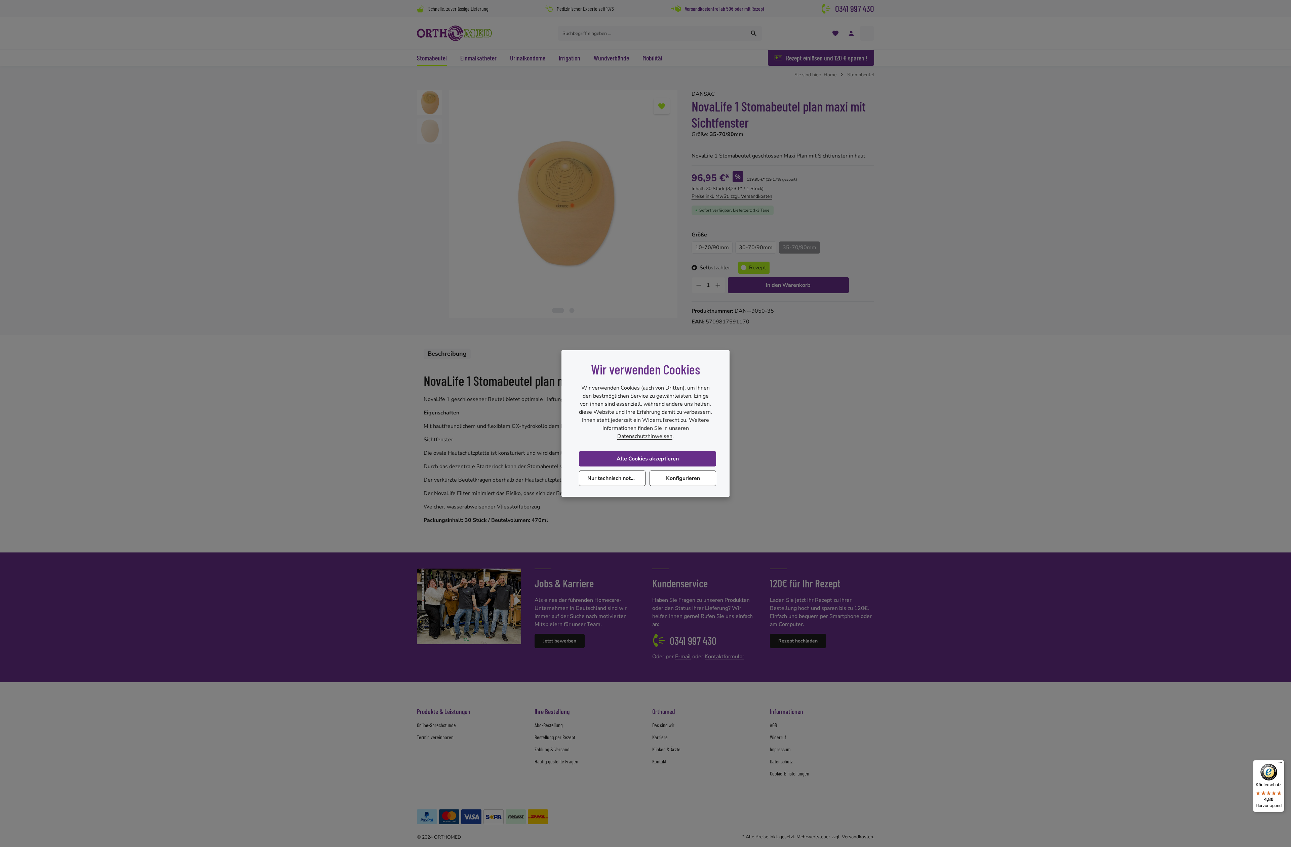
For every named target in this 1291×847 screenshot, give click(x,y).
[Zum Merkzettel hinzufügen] (662, 106)
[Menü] (1280, 764)
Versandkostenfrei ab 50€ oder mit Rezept (724, 8)
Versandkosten (857, 837)
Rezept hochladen (798, 641)
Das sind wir (663, 725)
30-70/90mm (756, 247)
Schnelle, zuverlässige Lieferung (458, 8)
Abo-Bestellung (549, 725)
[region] (547, 204)
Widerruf (778, 737)
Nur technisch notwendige (616, 478)
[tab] (447, 354)
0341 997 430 (854, 8)
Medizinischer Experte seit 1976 (585, 8)
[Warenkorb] (867, 33)
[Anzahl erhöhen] (718, 285)
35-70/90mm (799, 247)
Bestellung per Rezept (555, 737)
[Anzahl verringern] (699, 285)
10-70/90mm (712, 247)
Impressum (780, 749)
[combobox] (652, 33)
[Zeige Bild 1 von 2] (558, 310)
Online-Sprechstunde (436, 725)
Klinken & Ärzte (666, 749)
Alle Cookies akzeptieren (648, 458)
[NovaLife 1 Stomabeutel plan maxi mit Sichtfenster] (563, 204)
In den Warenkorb (788, 285)
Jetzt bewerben (559, 641)
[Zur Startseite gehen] (454, 33)
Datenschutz (781, 761)
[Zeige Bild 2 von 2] (572, 310)
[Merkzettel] (835, 33)
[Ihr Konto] (851, 33)
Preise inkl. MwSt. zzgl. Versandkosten (732, 196)
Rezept (757, 267)
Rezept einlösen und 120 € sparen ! (826, 58)
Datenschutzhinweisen (644, 436)
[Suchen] (754, 33)
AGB (773, 725)
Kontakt (659, 761)
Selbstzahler (715, 267)
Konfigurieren (683, 478)
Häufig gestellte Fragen (556, 761)
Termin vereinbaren (435, 737)
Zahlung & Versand (552, 749)
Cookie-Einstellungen (789, 773)
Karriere (660, 737)
